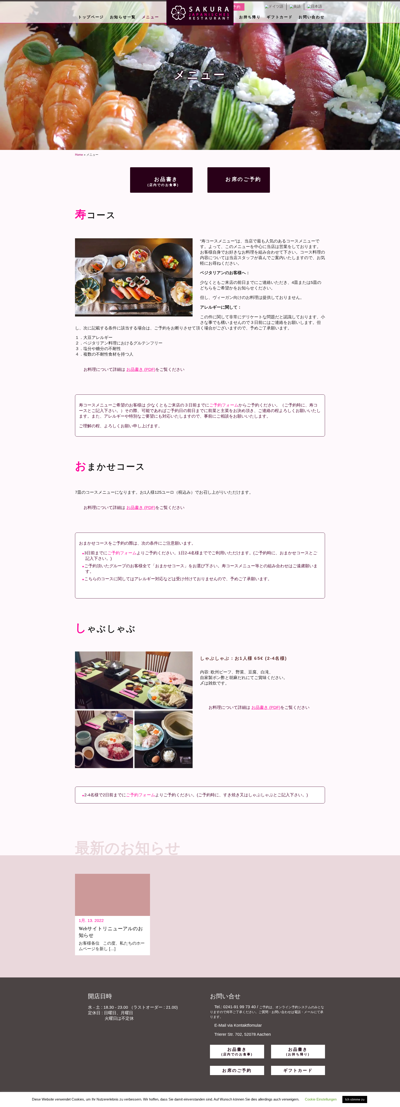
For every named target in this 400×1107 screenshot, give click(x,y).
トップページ (91, 17)
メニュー (150, 17)
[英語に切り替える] (295, 6)
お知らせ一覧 (123, 17)
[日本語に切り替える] (314, 6)
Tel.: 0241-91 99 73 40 (234, 1007)
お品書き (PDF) (140, 369)
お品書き (163, 181)
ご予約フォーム (223, 405)
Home (79, 154)
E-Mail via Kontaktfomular (237, 1025)
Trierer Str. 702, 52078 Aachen (242, 1034)
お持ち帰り (250, 17)
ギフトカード (280, 17)
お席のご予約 (242, 179)
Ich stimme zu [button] (354, 1099)
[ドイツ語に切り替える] (274, 6)
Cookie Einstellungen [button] (321, 1099)
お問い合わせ (312, 17)
